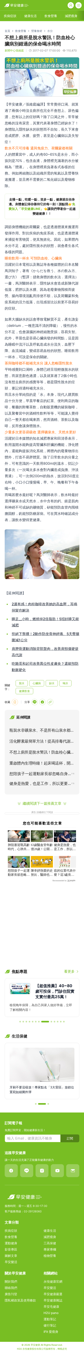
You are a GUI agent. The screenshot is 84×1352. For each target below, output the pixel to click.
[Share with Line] (34, 702)
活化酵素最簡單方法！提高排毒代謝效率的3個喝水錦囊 (41, 742)
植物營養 (50, 1256)
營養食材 (36, 31)
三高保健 (50, 1243)
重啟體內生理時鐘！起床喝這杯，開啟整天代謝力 (41, 764)
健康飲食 (24, 691)
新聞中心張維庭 (14, 50)
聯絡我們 (11, 1288)
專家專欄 (50, 1249)
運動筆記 (50, 1319)
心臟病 (37, 683)
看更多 (69, 971)
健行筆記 (50, 1325)
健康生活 (50, 1231)
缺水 (52, 683)
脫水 (21, 683)
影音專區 (11, 1249)
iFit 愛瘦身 (51, 1332)
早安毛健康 (51, 1307)
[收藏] (15, 702)
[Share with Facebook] (42, 702)
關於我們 (11, 1281)
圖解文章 (11, 1256)
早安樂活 (11, 1262)
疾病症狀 (11, 1231)
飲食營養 (20, 31)
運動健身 (11, 1243)
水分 (50, 31)
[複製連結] (50, 702)
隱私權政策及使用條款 (20, 1300)
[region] (42, 206)
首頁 (7, 31)
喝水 (65, 683)
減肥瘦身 (50, 1237)
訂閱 (70, 1138)
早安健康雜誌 (53, 1300)
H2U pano (51, 1313)
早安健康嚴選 (53, 1294)
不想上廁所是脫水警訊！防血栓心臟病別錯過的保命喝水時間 (41, 753)
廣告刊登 (11, 1294)
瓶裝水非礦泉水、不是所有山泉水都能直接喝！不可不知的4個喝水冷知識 (41, 731)
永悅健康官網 (53, 1281)
